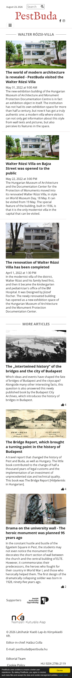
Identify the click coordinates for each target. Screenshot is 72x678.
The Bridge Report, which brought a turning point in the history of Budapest (35, 447)
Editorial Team (16, 659)
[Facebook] (60, 21)
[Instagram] (64, 21)
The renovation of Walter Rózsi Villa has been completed (32, 264)
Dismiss (60, 670)
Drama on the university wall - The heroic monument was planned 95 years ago (35, 533)
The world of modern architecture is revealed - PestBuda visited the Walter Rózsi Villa (35, 77)
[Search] (42, 6)
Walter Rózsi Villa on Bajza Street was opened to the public (28, 168)
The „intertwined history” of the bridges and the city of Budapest (34, 368)
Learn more (63, 675)
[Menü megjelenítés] (10, 25)
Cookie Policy (16, 665)
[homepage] (36, 14)
